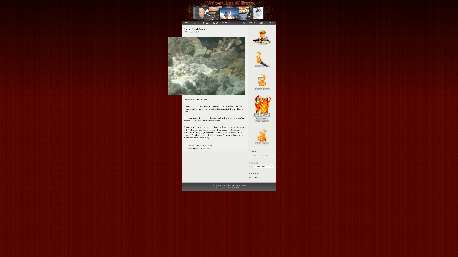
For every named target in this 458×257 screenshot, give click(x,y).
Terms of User (223, 185)
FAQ (233, 22)
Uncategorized (254, 177)
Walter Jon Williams (230, 10)
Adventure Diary (243, 23)
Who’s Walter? (196, 23)
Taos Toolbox (262, 23)
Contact (271, 22)
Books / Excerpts (205, 23)
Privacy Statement (241, 185)
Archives (252, 167)
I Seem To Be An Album (201, 149)
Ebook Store (215, 23)
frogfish (229, 106)
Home (187, 22)
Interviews (225, 22)
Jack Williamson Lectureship (196, 129)
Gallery (252, 22)
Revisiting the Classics (204, 145)
